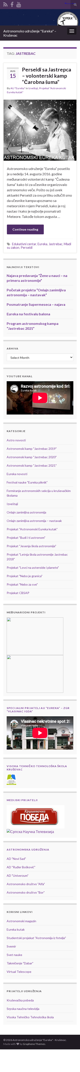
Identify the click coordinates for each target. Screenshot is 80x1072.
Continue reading (25, 229)
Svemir (11, 946)
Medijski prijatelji (22, 800)
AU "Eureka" (17, 88)
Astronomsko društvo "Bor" (26, 892)
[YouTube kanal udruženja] (18, 3)
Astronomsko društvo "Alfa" (26, 884)
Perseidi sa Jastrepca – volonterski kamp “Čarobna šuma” (46, 75)
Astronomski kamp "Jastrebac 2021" (32, 465)
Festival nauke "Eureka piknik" (27, 482)
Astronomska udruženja (28, 849)
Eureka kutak (16, 929)
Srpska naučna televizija (23, 1009)
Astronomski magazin (21, 921)
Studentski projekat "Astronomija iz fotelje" (36, 938)
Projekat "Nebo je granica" (24, 576)
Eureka (42, 244)
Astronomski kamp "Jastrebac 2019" (32, 448)
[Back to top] (70, 1062)
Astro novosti (16, 440)
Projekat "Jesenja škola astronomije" (31, 546)
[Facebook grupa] (12, 3)
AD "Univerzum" (17, 875)
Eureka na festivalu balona (28, 314)
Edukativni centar (24, 244)
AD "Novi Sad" (16, 859)
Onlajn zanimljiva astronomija (26, 512)
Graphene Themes (34, 1044)
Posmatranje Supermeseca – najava (36, 304)
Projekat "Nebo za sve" (22, 584)
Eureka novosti (17, 474)
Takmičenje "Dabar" (20, 963)
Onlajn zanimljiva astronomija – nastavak (34, 521)
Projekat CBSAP (18, 593)
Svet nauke (14, 955)
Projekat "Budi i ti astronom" (26, 537)
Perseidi (26, 247)
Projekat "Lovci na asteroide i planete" (33, 567)
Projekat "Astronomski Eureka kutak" (32, 529)
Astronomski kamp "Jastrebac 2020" (32, 457)
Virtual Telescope (19, 971)
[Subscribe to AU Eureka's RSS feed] (5, 3)
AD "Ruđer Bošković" (21, 867)
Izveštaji (33, 88)
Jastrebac (55, 244)
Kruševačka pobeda (20, 1000)
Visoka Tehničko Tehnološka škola (30, 1017)
